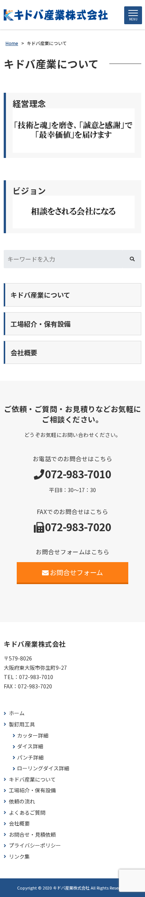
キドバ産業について (32, 779)
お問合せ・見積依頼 (32, 834)
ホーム (17, 713)
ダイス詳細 (30, 746)
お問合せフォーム (76, 572)
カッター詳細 (32, 735)
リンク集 (19, 856)
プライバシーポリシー (35, 845)
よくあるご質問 (27, 812)
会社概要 (19, 823)
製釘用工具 (22, 724)
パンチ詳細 (30, 757)
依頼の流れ (22, 801)
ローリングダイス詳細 (43, 768)
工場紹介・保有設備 (32, 790)
